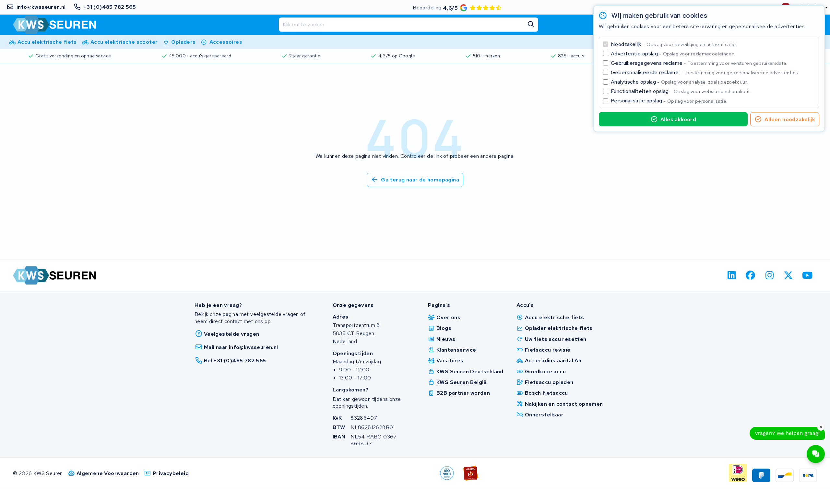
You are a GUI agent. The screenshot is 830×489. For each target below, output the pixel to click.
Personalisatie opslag (669, 100)
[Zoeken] (531, 24)
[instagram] (769, 275)
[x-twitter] (788, 275)
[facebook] (750, 275)
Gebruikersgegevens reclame (699, 63)
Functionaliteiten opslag (681, 91)
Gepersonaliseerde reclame (705, 72)
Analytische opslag (679, 81)
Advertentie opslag (673, 53)
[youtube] (807, 275)
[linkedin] (731, 275)
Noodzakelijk (674, 44)
